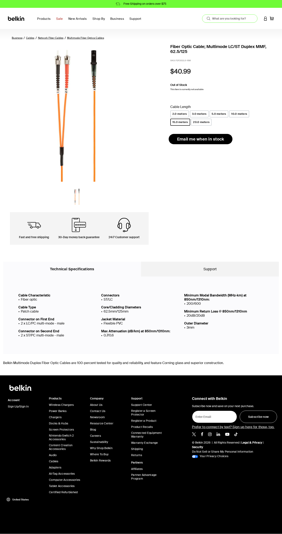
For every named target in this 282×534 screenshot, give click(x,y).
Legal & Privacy (251, 442)
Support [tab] (210, 269)
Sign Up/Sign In (18, 406)
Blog (93, 429)
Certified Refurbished (63, 492)
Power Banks (57, 411)
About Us (96, 405)
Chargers (55, 417)
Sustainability (99, 442)
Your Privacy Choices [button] (213, 456)
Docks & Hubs (58, 423)
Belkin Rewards (100, 460)
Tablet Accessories (62, 486)
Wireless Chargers (61, 405)
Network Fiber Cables (51, 38)
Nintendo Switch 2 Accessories (61, 437)
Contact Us (97, 411)
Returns (136, 455)
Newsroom (97, 417)
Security (197, 447)
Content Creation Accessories (60, 447)
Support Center (141, 405)
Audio (53, 455)
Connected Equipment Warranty (146, 434)
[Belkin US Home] (16, 18)
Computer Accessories (64, 480)
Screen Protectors (61, 429)
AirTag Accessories (62, 473)
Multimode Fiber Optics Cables (85, 38)
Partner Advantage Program (143, 476)
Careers (95, 436)
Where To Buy (99, 454)
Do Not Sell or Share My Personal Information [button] (222, 451)
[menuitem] (61, 21)
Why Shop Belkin (101, 448)
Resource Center (101, 423)
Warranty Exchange (144, 443)
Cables (30, 38)
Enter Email (202, 416)
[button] (265, 18)
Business (17, 38)
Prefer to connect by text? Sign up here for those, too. (233, 427)
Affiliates (137, 469)
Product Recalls (142, 427)
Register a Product (144, 421)
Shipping (137, 449)
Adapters (55, 467)
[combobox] (229, 18)
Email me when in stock (200, 139)
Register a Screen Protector (143, 412)
